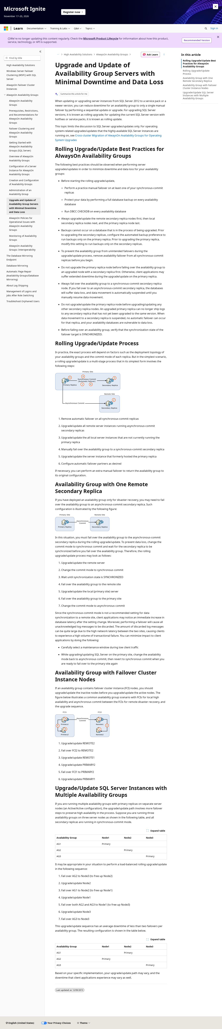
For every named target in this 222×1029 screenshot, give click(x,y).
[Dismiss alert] (215, 6)
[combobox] (22, 58)
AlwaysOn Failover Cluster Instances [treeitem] (21, 87)
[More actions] (164, 54)
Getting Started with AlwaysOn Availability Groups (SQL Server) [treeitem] (20, 146)
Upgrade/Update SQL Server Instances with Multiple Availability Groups (198, 95)
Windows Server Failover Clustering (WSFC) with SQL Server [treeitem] (21, 74)
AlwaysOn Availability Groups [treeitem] (20, 102)
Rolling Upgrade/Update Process (196, 72)
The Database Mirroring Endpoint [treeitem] (20, 257)
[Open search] (206, 28)
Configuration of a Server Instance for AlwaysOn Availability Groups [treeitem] (22, 170)
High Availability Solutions (78, 54)
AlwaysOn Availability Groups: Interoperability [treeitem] (22, 247)
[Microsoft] (6, 28)
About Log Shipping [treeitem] (17, 285)
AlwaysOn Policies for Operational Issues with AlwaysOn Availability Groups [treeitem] (22, 224)
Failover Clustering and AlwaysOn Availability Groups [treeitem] (21, 132)
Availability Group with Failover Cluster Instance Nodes (200, 87)
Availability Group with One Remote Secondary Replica (198, 79)
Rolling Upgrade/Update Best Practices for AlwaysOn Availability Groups (199, 63)
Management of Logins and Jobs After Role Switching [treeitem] (22, 293)
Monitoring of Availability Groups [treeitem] (23, 237)
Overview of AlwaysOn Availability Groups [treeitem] (21, 158)
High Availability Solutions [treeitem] (21, 65)
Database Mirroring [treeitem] (17, 265)
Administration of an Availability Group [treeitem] (20, 192)
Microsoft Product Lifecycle (100, 38)
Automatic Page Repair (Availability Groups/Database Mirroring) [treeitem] (23, 275)
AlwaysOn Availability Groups (112, 54)
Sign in (214, 28)
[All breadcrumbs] (58, 54)
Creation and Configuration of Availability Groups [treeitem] (24, 182)
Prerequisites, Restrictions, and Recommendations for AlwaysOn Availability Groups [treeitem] (23, 116)
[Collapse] (40, 51)
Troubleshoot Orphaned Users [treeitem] (23, 301)
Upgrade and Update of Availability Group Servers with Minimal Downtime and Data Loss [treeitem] (23, 206)
